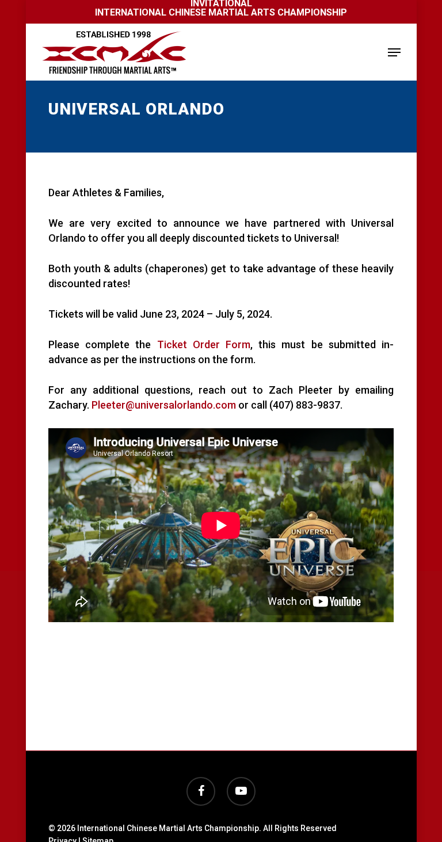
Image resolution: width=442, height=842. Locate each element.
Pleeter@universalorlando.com (164, 405)
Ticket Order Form (203, 344)
